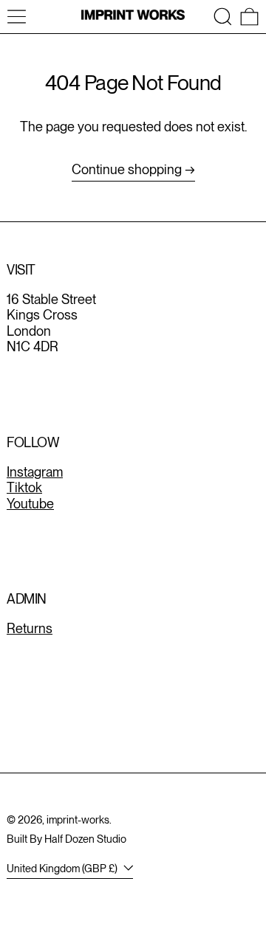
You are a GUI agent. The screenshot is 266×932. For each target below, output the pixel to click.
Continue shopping (127, 169)
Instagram (35, 472)
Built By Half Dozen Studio (66, 838)
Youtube (30, 503)
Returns (29, 628)
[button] (223, 16)
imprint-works (78, 819)
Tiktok (24, 487)
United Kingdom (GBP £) (63, 868)
